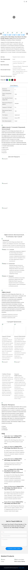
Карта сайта (21, 567)
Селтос (2, 561)
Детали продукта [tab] (14, 85)
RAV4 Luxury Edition (19, 561)
